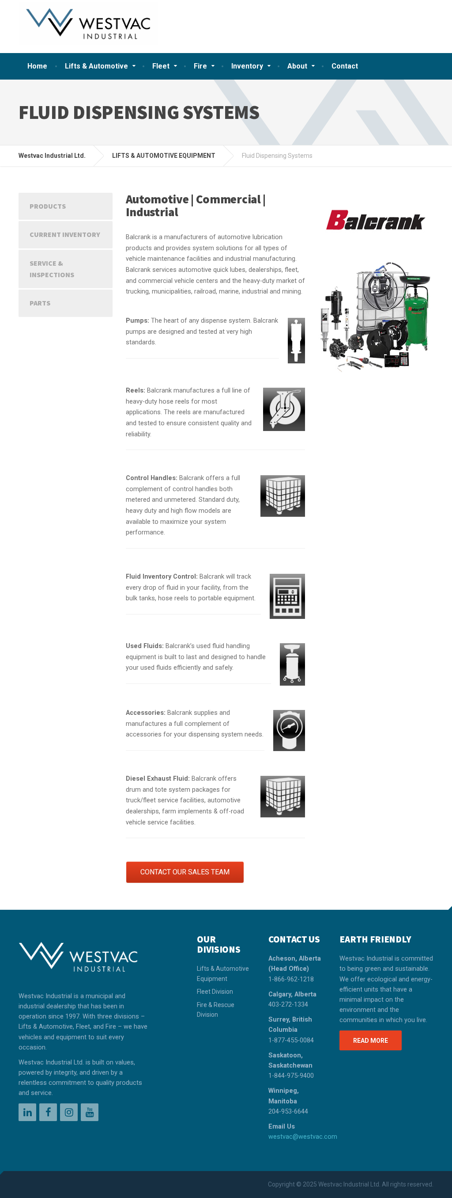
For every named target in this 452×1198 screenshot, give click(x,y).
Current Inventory (65, 234)
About (297, 66)
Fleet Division (215, 991)
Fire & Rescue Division (215, 1009)
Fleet (161, 66)
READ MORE (370, 1040)
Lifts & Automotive (96, 66)
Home (37, 66)
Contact (344, 66)
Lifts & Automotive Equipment (223, 973)
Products (48, 206)
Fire (200, 66)
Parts (40, 302)
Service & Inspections (52, 269)
